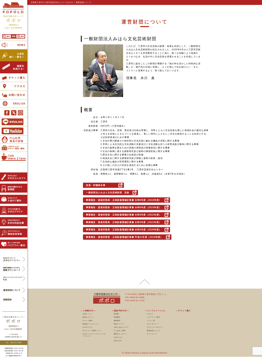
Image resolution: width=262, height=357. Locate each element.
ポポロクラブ (88, 327)
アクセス (150, 314)
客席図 (116, 314)
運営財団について (153, 330)
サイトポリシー (152, 324)
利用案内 (117, 317)
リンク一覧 (151, 320)
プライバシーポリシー (155, 327)
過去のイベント (88, 317)
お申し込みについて (121, 327)
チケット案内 (88, 320)
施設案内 (117, 320)
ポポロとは (118, 337)
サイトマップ (152, 334)
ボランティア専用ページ (92, 330)
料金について (119, 324)
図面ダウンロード (120, 334)
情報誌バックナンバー (91, 324)
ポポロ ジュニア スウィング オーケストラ (94, 335)
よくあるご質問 (119, 330)
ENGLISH (117, 340)
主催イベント (88, 314)
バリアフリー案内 (153, 317)
